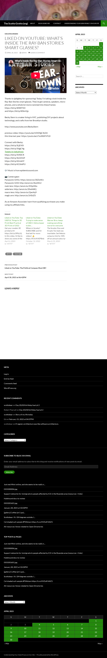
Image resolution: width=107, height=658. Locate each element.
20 (93, 55)
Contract (57, 23)
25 (85, 59)
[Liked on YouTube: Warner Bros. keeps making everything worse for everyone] (58, 230)
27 (93, 59)
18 (85, 55)
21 (97, 55)
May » (100, 66)
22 (101, 55)
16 (77, 55)
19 (89, 55)
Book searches (44, 23)
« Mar (78, 66)
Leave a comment (38, 53)
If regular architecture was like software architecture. (37, 424)
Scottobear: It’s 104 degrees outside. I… (19, 517)
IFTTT (9, 254)
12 (89, 51)
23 (77, 59)
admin (24, 53)
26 (89, 59)
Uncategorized (11, 34)
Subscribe (9, 472)
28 (97, 59)
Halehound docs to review (14, 498)
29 (101, 59)
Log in (6, 374)
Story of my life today (24, 414)
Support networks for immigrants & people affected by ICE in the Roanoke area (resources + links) (43, 494)
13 (93, 51)
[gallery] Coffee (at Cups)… (14, 512)
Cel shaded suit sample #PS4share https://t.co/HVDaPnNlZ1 (28, 522)
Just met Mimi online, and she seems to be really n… (24, 484)
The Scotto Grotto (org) (16, 23)
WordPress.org (10, 388)
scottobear (8, 405)
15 (101, 51)
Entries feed (9, 379)
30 (77, 63)
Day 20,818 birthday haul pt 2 (28, 405)
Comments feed (10, 383)
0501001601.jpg (10, 503)
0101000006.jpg (10, 489)
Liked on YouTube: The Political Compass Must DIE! (25, 266)
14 (97, 51)
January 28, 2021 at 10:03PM (16, 508)
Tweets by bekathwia (14, 151)
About (32, 23)
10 (81, 51)
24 (81, 59)
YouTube (17, 254)
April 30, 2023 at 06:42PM (15, 275)
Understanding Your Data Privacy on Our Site (81, 23)
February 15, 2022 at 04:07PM (21, 419)
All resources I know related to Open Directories (23, 526)
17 (81, 55)
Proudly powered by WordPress (47, 655)
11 (85, 51)
